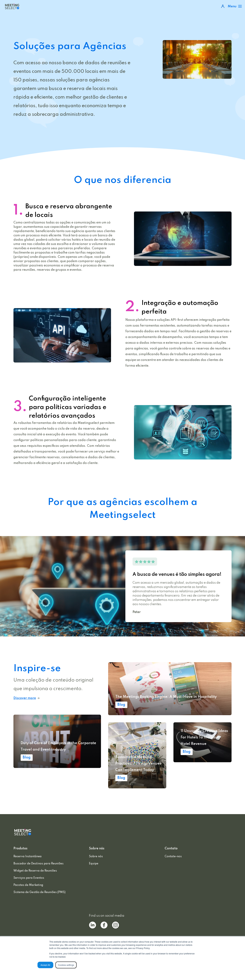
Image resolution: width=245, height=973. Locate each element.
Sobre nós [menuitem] (96, 856)
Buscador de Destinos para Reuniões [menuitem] (38, 863)
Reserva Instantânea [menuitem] (27, 856)
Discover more (24, 698)
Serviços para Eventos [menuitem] (28, 878)
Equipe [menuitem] (93, 863)
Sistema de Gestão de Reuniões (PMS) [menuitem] (39, 892)
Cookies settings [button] (66, 964)
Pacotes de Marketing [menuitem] (28, 885)
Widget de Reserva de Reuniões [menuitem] (35, 870)
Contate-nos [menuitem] (173, 856)
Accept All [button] (45, 964)
